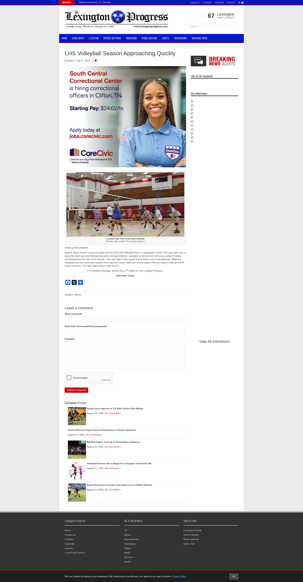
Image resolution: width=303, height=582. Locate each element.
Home (64, 38)
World (127, 552)
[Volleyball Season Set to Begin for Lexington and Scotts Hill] (77, 471)
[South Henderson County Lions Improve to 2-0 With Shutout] (77, 492)
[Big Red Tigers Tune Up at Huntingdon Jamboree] (77, 449)
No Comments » (113, 413)
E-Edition (207, 3)
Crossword (180, 38)
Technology (130, 544)
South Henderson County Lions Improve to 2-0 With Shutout (119, 485)
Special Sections (112, 38)
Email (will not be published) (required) (86, 326)
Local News (78, 38)
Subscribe (219, 3)
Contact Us (195, 3)
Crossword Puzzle (193, 530)
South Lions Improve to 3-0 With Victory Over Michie (115, 408)
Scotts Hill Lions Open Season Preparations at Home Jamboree (102, 430)
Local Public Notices (75, 552)
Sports (78, 294)
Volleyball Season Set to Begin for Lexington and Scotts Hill (119, 463)
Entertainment (131, 539)
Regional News (199, 38)
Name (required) (73, 314)
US (125, 530)
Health (127, 561)
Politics (127, 548)
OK (233, 576)
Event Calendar (191, 535)
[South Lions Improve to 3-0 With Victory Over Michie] (77, 416)
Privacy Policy (179, 576)
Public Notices (149, 38)
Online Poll (189, 544)
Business (128, 557)
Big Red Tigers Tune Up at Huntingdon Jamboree (113, 442)
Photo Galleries (191, 539)
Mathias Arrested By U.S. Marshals (95, 2)
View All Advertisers (214, 341)
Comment (70, 339)
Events (165, 38)
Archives (231, 3)
